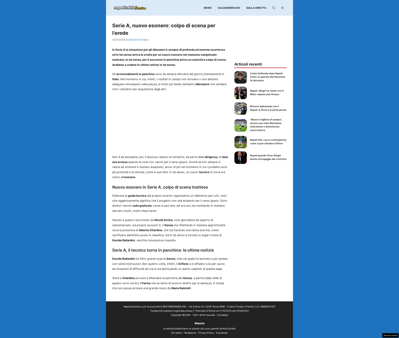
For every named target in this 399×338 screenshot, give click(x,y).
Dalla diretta (256, 7)
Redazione (190, 332)
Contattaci (222, 315)
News (208, 7)
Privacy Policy (206, 332)
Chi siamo (176, 332)
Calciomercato (229, 7)
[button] (273, 7)
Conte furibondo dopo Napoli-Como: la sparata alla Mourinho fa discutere (267, 77)
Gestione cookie (390, 335)
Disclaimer (222, 332)
